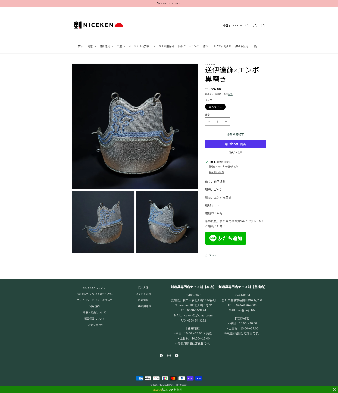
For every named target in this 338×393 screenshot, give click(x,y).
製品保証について (94, 318)
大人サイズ (215, 106)
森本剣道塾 (144, 306)
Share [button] (212, 255)
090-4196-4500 (246, 305)
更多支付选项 (235, 152)
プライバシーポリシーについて (94, 300)
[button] (92, 46)
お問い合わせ (96, 324)
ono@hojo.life (246, 310)
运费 (230, 94)
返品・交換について (94, 312)
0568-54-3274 (196, 310)
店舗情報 (143, 300)
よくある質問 (143, 294)
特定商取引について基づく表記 (94, 294)
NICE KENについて (94, 287)
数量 (207, 114)
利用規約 (94, 306)
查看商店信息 (216, 172)
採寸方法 (143, 287)
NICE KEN (164, 385)
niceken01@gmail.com (197, 315)
